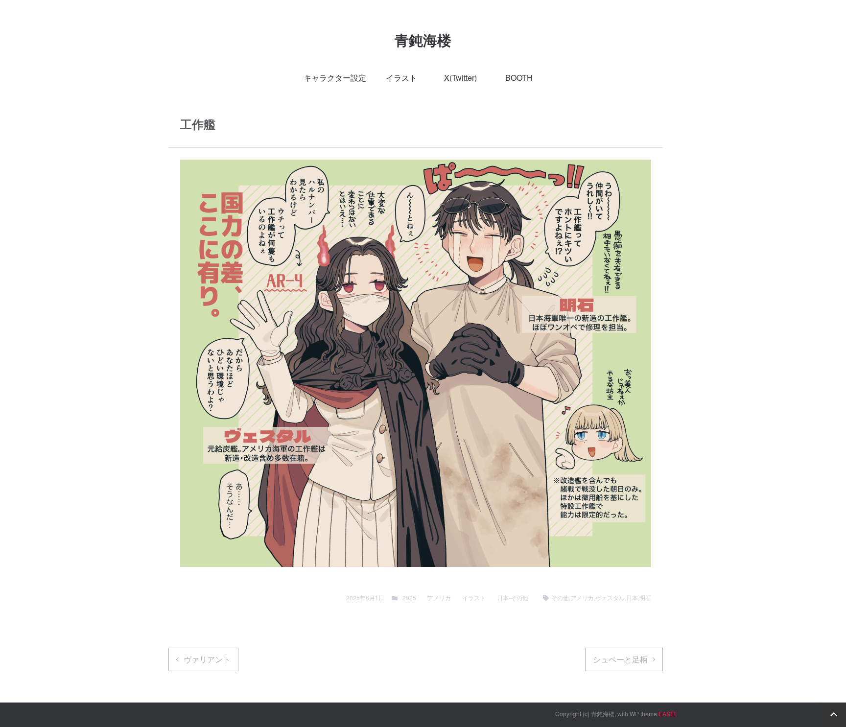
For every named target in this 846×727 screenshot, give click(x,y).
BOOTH (519, 77)
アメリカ (439, 597)
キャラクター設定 (335, 77)
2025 (409, 597)
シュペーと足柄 (620, 659)
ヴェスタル (610, 597)
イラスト (401, 77)
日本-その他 (512, 597)
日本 (632, 597)
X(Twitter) (460, 77)
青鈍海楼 (423, 40)
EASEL (668, 713)
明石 (645, 597)
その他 (560, 597)
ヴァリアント (207, 659)
